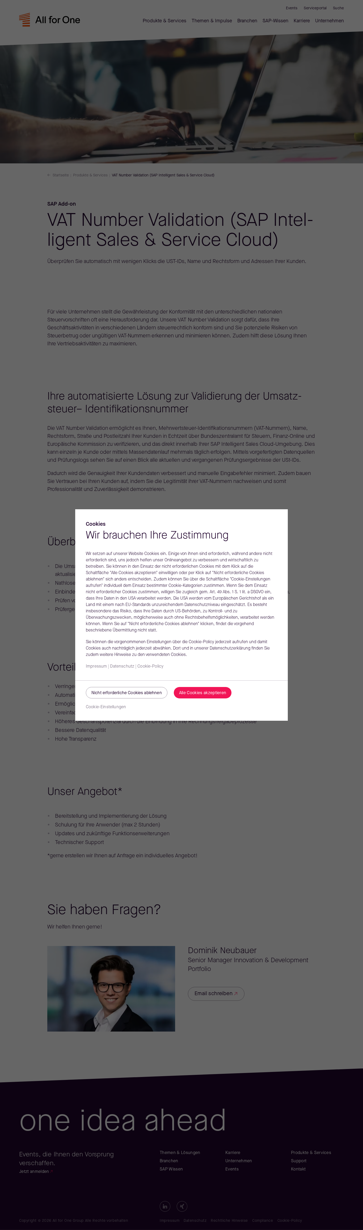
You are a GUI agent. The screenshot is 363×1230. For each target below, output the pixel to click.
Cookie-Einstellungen (106, 707)
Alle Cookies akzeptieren (202, 693)
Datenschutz (122, 666)
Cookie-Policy (150, 666)
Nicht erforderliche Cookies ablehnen (126, 693)
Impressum (96, 666)
